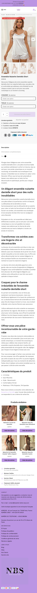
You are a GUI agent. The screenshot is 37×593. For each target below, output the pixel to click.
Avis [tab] (3, 156)
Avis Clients (4, 552)
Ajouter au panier (22, 114)
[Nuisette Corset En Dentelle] (9, 413)
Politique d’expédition (7, 531)
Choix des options (9, 430)
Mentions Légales (6, 541)
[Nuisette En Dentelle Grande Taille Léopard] (9, 442)
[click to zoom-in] (18, 39)
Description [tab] (5, 147)
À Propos (4, 528)
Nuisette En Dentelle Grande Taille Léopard (9, 453)
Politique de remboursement (10, 536)
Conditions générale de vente (10, 538)
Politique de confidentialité (9, 533)
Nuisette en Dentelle (10, 14)
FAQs (2, 550)
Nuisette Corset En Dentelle (9, 423)
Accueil (3, 14)
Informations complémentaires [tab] (11, 152)
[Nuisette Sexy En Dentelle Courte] (27, 442)
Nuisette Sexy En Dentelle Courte (27, 453)
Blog (2, 547)
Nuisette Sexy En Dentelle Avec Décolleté (27, 423)
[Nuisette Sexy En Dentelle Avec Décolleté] (27, 413)
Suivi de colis (5, 555)
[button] (33, 39)
